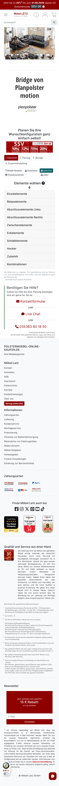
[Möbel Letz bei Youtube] (37, 509)
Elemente (12, 157)
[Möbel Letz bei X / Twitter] (27, 509)
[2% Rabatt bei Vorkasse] (11, 483)
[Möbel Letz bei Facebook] (17, 509)
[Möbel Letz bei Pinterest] (32, 509)
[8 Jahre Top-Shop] (48, 524)
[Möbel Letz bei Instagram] (22, 509)
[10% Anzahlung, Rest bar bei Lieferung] (25, 483)
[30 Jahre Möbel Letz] (9, 554)
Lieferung (9, 419)
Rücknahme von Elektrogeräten (20, 441)
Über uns (8, 398)
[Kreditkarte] (25, 490)
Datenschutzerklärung (42, 762)
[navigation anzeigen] (6, 14)
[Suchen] (54, 22)
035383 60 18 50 (33, 327)
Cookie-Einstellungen (15, 459)
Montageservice (12, 428)
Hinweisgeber (11, 454)
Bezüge (39, 157)
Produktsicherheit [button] (15, 175)
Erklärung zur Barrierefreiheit (19, 463)
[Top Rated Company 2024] (11, 524)
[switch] (6, 773)
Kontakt (8, 368)
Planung (26, 157)
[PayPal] (38, 483)
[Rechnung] (38, 490)
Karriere (8, 389)
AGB (6, 376)
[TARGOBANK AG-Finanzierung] (11, 490)
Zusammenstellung (17, 163)
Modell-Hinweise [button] (14, 170)
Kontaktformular (32, 301)
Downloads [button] (32, 170)
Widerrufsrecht (11, 445)
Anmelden (9, 372)
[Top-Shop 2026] (29, 524)
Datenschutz (10, 385)
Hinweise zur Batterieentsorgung (21, 437)
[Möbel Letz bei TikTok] (42, 509)
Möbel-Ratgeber (12, 450)
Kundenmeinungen (13, 394)
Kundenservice (11, 423)
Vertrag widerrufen (14, 403)
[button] (36, 14)
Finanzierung (10, 432)
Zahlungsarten (11, 415)
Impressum (9, 381)
